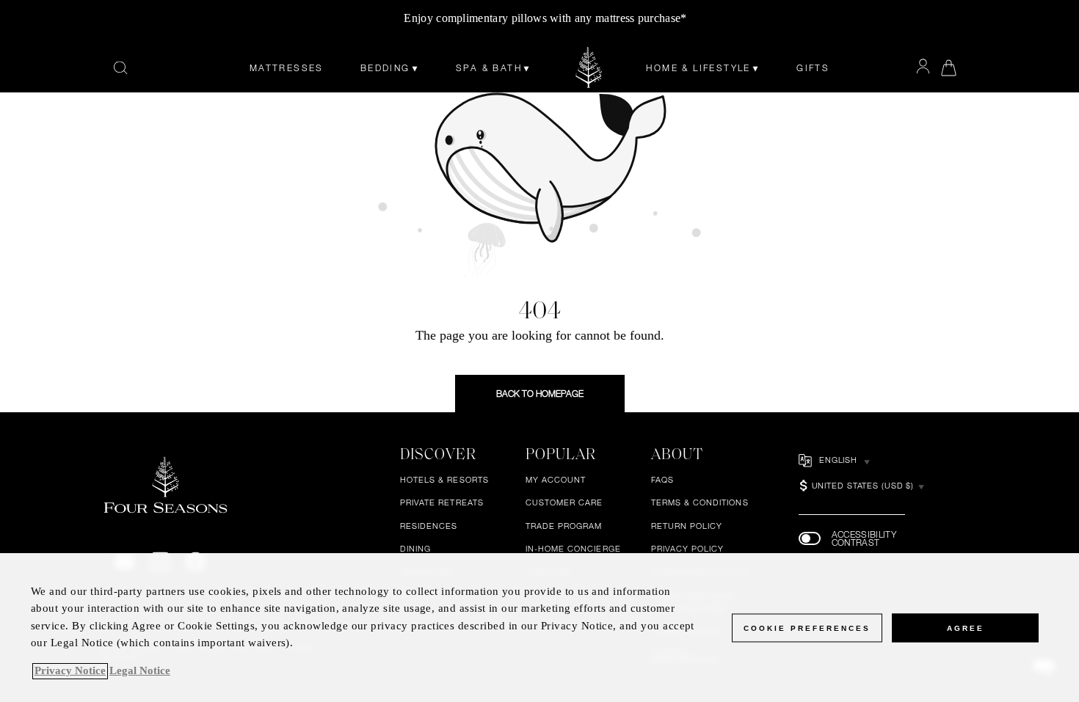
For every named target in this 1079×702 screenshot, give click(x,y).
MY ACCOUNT (556, 480)
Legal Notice (139, 671)
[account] (923, 66)
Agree (965, 628)
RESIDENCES (429, 526)
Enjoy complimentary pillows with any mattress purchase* (545, 18)
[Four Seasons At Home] (589, 67)
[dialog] (539, 627)
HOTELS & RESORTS (444, 480)
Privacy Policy (687, 549)
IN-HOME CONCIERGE (573, 549)
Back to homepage (540, 393)
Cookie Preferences (807, 628)
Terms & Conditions (700, 503)
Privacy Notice (70, 671)
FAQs (662, 480)
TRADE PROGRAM (564, 526)
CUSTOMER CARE (564, 503)
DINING (415, 549)
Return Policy (687, 526)
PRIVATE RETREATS (442, 503)
